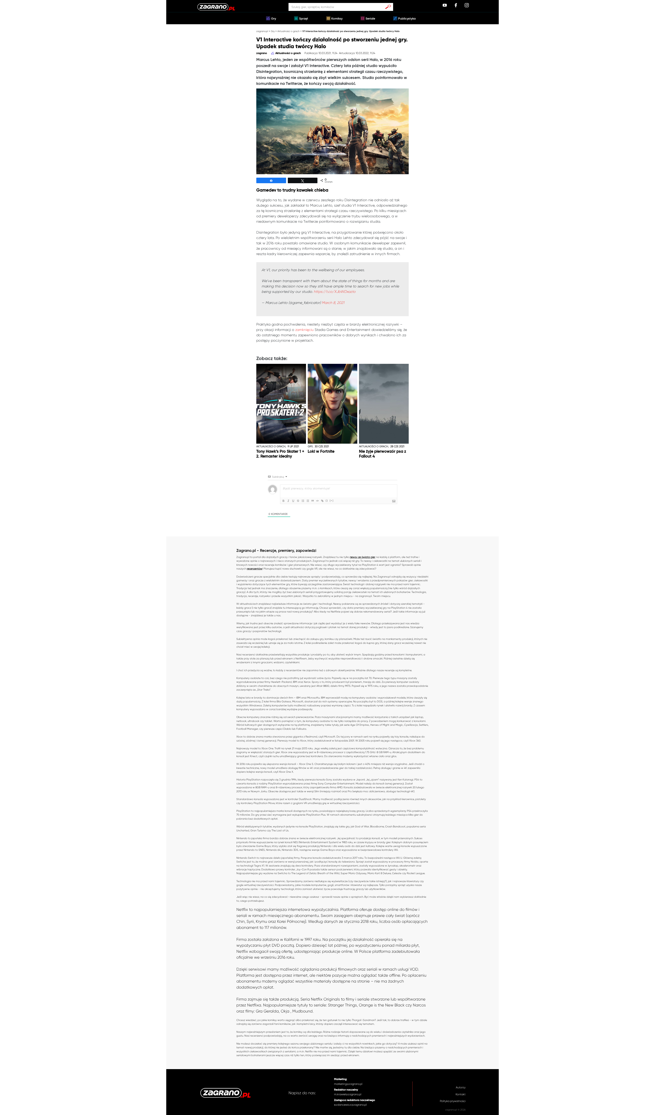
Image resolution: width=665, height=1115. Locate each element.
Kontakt (461, 1094)
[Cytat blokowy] (312, 501)
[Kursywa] (288, 501)
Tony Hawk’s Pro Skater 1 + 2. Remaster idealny (280, 454)
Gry (273, 18)
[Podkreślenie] (293, 501)
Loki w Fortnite (321, 452)
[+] (332, 500)
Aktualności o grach (288, 31)
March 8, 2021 (333, 303)
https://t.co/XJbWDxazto (335, 292)
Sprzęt (303, 18)
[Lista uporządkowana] (302, 501)
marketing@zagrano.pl (348, 1084)
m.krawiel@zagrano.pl (347, 1094)
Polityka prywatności (453, 1101)
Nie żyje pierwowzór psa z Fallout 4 (382, 454)
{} (327, 500)
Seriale (370, 18)
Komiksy (337, 18)
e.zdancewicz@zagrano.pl (350, 1104)
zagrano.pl (262, 31)
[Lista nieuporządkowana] (307, 501)
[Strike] (298, 501)
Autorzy (461, 1087)
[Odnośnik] (322, 501)
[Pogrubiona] (283, 501)
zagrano (261, 53)
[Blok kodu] (317, 501)
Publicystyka (407, 18)
